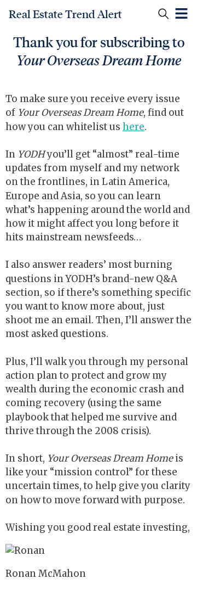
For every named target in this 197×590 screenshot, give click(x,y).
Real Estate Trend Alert (65, 14)
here (133, 127)
